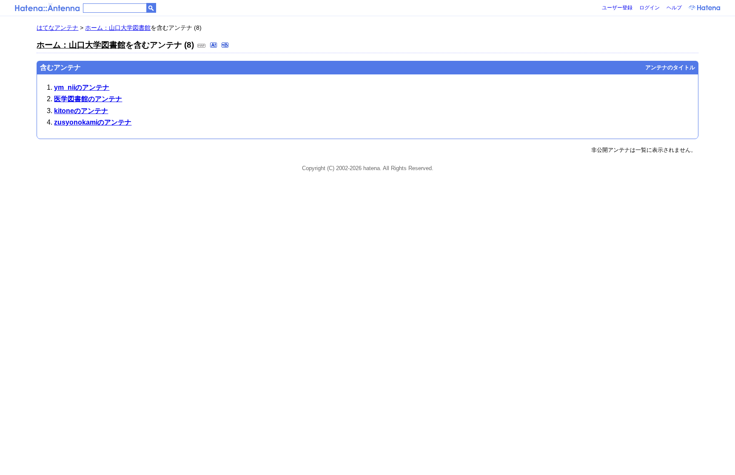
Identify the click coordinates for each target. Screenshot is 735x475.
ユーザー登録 (617, 8)
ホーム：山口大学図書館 (118, 27)
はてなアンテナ (57, 27)
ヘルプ (674, 8)
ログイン (649, 8)
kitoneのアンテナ (81, 110)
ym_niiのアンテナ (81, 87)
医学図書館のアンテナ (88, 98)
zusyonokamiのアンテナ (92, 122)
